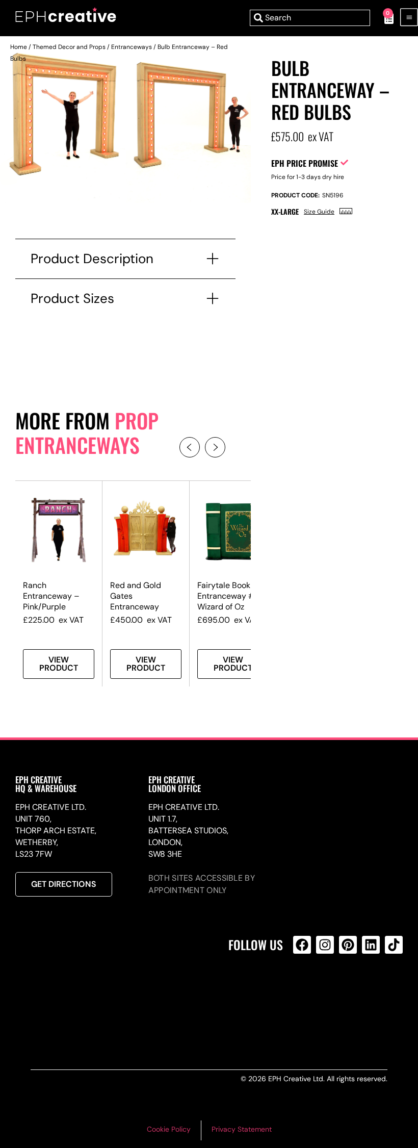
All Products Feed (304, 989)
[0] (383, 18)
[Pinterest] (348, 945)
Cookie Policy (169, 1129)
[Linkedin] (371, 945)
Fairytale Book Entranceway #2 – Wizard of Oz (232, 596)
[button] (189, 447)
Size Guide (319, 212)
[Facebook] (302, 945)
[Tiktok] (394, 945)
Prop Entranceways (87, 432)
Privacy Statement (242, 1129)
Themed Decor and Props (69, 47)
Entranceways (131, 47)
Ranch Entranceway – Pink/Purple (51, 596)
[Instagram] (325, 945)
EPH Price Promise (304, 163)
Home (18, 47)
